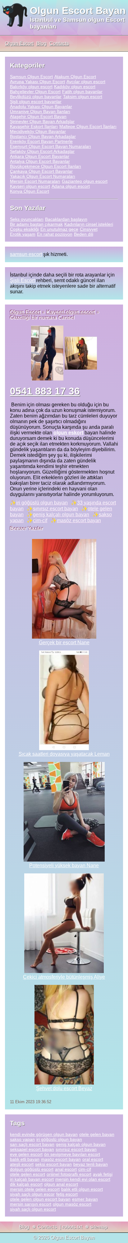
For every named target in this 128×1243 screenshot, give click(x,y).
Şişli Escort (22, 280)
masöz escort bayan (79, 520)
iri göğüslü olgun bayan (42, 502)
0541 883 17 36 (45, 391)
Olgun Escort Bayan (78, 10)
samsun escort (26, 254)
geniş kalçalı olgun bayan (61, 514)
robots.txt (72, 1227)
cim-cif (40, 520)
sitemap (98, 1227)
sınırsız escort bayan (55, 508)
